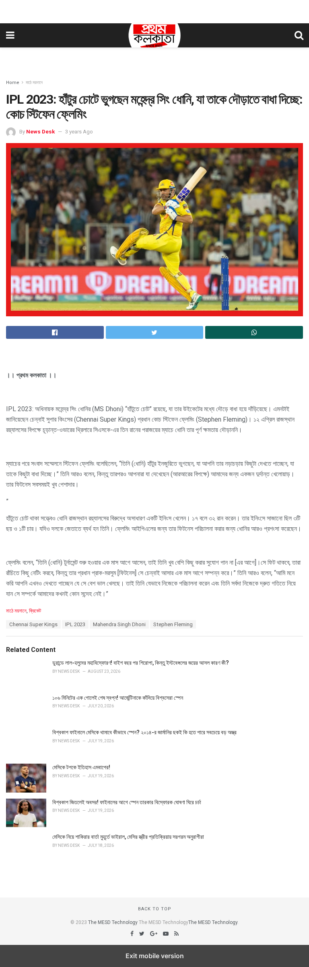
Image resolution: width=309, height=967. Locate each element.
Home (12, 82)
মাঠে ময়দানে (34, 82)
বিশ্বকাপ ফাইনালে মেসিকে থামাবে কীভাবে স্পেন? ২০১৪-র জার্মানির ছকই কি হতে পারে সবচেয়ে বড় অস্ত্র (144, 732)
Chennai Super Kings (33, 624)
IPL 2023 (75, 624)
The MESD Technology (113, 922)
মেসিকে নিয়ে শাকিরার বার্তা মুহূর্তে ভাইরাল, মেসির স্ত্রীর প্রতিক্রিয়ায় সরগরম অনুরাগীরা (128, 837)
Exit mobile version (155, 956)
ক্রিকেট (35, 611)
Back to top (154, 909)
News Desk (40, 132)
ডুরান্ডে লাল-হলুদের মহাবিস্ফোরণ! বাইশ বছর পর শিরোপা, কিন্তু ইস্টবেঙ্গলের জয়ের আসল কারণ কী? (140, 663)
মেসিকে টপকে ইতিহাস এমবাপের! (81, 767)
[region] (154, 10)
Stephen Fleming (173, 624)
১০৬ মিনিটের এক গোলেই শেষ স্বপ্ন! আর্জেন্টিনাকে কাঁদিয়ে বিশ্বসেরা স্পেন (117, 698)
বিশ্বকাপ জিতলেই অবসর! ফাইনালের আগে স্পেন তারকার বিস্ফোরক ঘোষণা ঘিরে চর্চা (126, 802)
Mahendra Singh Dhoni (119, 624)
